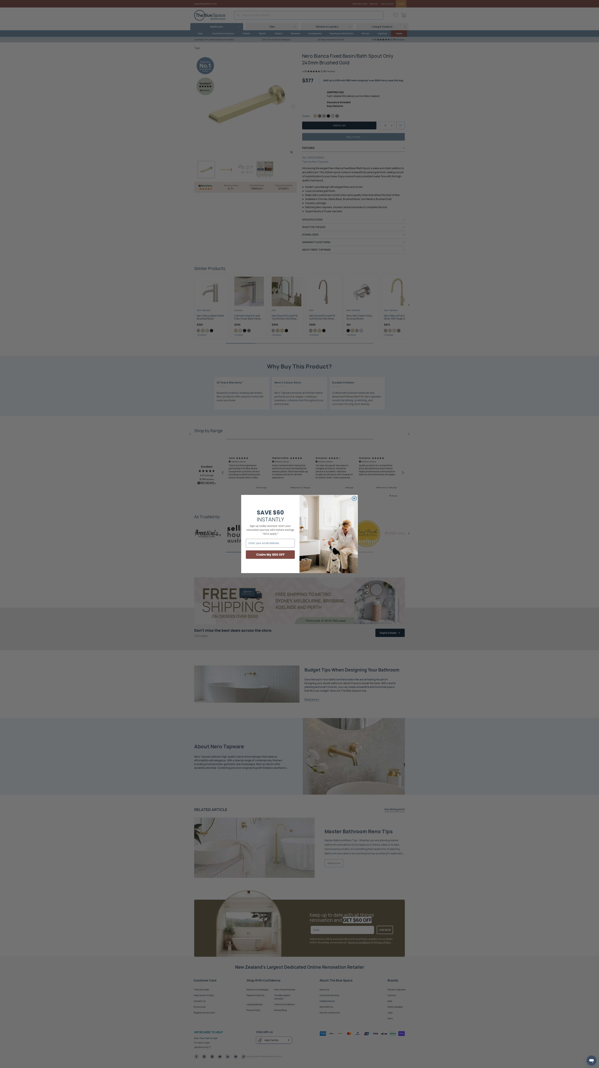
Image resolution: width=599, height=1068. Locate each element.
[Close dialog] (354, 498)
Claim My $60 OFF (270, 554)
